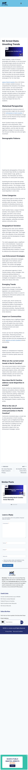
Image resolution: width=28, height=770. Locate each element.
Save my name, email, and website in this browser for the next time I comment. (14, 560)
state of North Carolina (8, 82)
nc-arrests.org (11, 628)
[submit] (22, 622)
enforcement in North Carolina (14, 113)
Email (5, 549)
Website (5, 556)
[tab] (11, 504)
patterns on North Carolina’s (13, 340)
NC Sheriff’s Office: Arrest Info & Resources (21, 469)
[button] (21, 3)
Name (5, 543)
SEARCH (12, 765)
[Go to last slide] (4, 494)
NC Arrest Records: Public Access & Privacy (7, 469)
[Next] (24, 494)
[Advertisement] (14, 23)
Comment (6, 523)
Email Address (5, 618)
